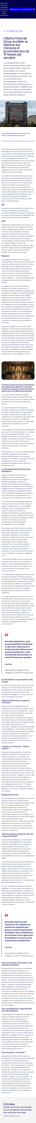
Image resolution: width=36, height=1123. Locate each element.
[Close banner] (34, 9)
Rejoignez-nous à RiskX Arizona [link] (21, 9)
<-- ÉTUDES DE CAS (12, 31)
